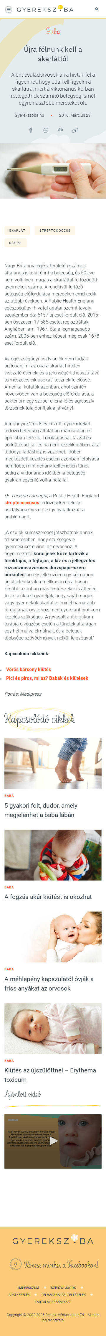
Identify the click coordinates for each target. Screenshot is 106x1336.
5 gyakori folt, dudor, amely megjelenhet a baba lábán (40, 810)
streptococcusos (21, 502)
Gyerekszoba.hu (30, 115)
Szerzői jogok (63, 1288)
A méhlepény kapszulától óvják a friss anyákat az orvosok (49, 984)
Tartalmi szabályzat (53, 1302)
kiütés (15, 243)
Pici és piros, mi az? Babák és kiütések (47, 678)
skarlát (17, 231)
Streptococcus (55, 231)
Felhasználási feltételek (64, 1295)
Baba (53, 31)
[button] (53, 1140)
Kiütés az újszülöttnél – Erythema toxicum (50, 1075)
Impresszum (28, 1288)
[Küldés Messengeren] (46, 130)
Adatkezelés (19, 1295)
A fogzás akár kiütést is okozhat (48, 896)
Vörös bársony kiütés (28, 669)
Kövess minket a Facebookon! (61, 1265)
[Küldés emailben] (60, 130)
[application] (53, 1141)
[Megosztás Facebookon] (31, 130)
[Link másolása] (75, 130)
